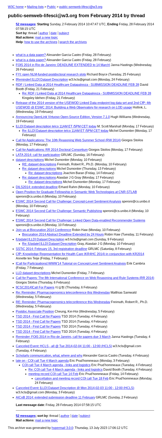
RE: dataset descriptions (39, 164)
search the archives (73, 42)
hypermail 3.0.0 (62, 428)
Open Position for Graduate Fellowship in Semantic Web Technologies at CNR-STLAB (76, 192)
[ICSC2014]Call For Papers (35, 287)
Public (51, 6)
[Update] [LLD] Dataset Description (40, 239)
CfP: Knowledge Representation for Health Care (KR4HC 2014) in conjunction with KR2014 (80, 254)
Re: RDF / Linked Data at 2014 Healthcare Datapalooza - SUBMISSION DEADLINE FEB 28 (86, 93)
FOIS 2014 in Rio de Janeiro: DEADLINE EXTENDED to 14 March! (63, 65)
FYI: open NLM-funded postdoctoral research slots (51, 74)
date (54, 33)
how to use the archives (40, 42)
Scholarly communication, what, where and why (49, 355)
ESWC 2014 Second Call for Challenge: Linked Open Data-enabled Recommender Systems (80, 220)
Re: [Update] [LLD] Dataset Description (49, 243)
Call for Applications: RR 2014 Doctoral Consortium (52, 149)
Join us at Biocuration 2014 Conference (43, 230)
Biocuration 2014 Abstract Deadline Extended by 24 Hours (63, 234)
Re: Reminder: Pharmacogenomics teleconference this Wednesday (63, 292)
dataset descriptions (30, 159)
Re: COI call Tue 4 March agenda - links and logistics (65, 369)
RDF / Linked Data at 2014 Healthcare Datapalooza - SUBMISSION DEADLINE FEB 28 (77, 84)
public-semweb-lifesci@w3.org (80, 6)
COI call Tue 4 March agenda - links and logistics (56, 365)
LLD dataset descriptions (33, 273)
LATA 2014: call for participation (38, 154)
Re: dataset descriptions (39, 168)
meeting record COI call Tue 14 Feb (53, 374)
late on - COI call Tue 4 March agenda (42, 360)
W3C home (16, 6)
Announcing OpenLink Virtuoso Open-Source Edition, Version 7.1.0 (63, 117)
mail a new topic (46, 37)
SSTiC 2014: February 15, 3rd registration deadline (51, 249)
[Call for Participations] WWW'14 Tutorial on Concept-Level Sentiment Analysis (71, 263)
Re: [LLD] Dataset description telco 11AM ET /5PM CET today (65, 130)
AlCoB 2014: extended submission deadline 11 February (55, 397)
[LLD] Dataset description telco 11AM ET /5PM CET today (56, 126)
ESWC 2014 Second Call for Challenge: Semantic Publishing (59, 211)
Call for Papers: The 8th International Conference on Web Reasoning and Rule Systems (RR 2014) (85, 278)
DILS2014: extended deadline (37, 187)
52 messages (26, 24)
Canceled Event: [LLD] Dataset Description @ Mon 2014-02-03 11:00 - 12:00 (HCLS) (75, 388)
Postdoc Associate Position (35, 311)
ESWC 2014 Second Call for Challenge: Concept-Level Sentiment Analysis (68, 201)
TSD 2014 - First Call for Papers (38, 316)
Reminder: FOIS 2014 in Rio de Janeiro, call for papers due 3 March (63, 336)
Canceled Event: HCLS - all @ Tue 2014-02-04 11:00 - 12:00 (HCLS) (64, 346)
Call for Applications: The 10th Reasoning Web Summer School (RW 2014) (68, 140)
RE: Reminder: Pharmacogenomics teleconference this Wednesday (63, 302)
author (43, 33)
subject (64, 33)
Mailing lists (35, 6)
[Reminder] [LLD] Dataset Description (42, 79)
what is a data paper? (31, 55)
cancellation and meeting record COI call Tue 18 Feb (71, 378)
